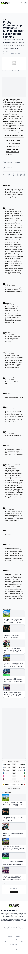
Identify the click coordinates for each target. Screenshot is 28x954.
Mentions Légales (14, 939)
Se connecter (14, 892)
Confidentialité (14, 945)
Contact (10, 936)
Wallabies (8, 102)
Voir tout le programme (14, 788)
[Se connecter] (21, 2)
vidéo (22, 135)
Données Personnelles (11, 942)
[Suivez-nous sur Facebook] (8, 927)
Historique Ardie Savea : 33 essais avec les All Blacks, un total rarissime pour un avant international (13, 635)
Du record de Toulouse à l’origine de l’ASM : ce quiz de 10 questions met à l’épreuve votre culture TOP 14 (13, 621)
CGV (21, 942)
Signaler (13, 187)
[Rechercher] (17, 2)
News (4, 19)
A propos (17, 936)
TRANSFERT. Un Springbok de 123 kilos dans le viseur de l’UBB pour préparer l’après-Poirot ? (13, 650)
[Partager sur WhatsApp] (17, 175)
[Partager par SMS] (21, 175)
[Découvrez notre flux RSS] (23, 927)
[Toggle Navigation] (25, 3)
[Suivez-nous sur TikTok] (19, 927)
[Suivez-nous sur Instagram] (12, 927)
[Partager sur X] (9, 175)
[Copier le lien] (24, 175)
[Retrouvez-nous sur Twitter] (4, 927)
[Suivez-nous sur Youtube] (15, 927)
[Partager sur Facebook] (13, 175)
